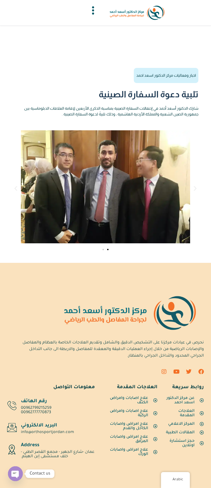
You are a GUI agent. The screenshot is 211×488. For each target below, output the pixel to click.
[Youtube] (176, 371)
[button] (16, 188)
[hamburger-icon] (93, 12)
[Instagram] (164, 371)
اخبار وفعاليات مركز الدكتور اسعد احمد (166, 75)
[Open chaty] (15, 473)
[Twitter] (188, 371)
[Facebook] (201, 371)
